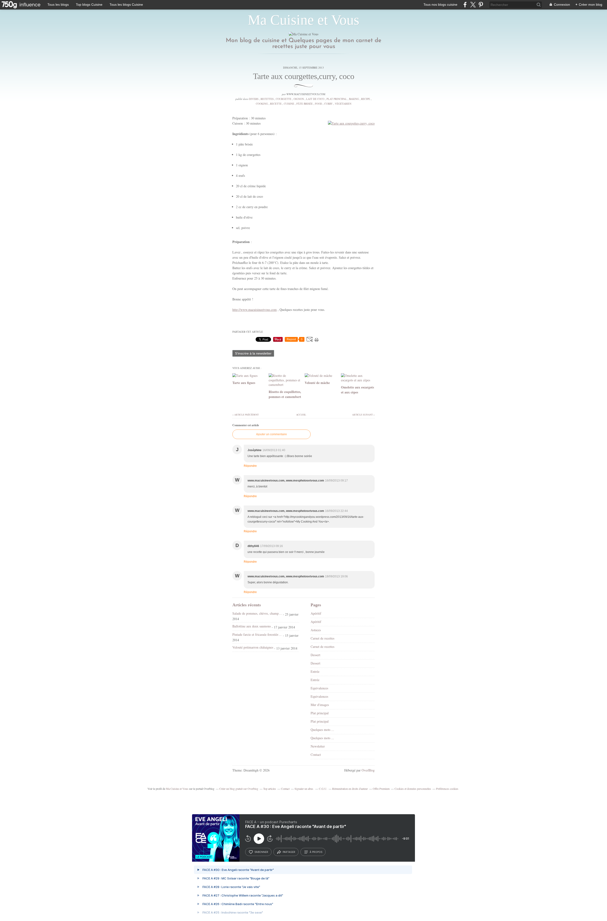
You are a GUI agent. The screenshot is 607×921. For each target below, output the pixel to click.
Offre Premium (381, 788)
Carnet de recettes (322, 638)
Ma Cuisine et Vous (303, 20)
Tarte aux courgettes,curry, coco (303, 76)
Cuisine (289, 103)
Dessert (315, 655)
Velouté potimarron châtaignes (252, 647)
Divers (253, 99)
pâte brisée (304, 103)
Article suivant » (363, 414)
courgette (283, 99)
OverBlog (368, 770)
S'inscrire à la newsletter (253, 353)
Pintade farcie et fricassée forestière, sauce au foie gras (257, 634)
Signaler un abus (304, 788)
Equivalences (319, 688)
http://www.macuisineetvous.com (254, 309)
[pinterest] (481, 4)
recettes (267, 99)
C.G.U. (323, 788)
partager (289, 852)
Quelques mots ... (322, 729)
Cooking (262, 103)
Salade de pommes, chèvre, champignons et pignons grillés (257, 613)
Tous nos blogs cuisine (440, 4)
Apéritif (316, 613)
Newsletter (318, 746)
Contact (316, 754)
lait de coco (315, 99)
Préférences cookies (447, 788)
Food (318, 103)
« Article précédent (245, 414)
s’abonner (261, 852)
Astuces (316, 630)
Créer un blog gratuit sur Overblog (238, 788)
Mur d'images (320, 704)
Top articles (269, 788)
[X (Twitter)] (473, 4)
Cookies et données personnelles (413, 788)
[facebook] (465, 4)
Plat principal (336, 99)
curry (328, 103)
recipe (365, 99)
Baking (354, 99)
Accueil (301, 414)
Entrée (315, 671)
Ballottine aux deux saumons (251, 626)
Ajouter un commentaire (271, 434)
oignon (299, 99)
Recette (276, 103)
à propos (316, 852)
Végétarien (343, 103)
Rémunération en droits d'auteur (350, 788)
